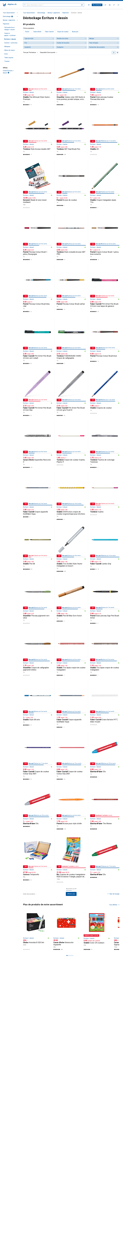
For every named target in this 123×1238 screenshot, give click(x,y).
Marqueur (7, 46)
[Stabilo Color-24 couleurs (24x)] (96, 931)
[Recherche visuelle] (82, 5)
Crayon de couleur (62, 32)
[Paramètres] (88, 4)
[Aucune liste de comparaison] (109, 4)
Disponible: (43, 52)
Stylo (6, 54)
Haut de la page (114, 894)
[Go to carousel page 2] (68, 955)
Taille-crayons (8, 57)
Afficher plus (71, 894)
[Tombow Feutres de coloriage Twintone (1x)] (105, 444)
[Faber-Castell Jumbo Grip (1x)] (105, 548)
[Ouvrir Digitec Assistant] (105, 4)
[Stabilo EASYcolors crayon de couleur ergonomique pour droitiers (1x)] (71, 496)
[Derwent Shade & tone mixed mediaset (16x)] (37, 184)
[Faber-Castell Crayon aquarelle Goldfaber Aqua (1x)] (71, 704)
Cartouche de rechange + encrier (9, 28)
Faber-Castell (49, 32)
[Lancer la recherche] (25, 5)
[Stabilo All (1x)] (105, 133)
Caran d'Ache (37, 32)
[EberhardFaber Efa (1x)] (105, 756)
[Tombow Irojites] (105, 496)
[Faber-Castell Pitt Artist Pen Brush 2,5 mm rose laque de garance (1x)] (105, 288)
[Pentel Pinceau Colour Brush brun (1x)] (105, 340)
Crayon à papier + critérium (10, 34)
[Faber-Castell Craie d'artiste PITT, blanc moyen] (105, 704)
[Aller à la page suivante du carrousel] (116, 931)
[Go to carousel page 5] (72, 955)
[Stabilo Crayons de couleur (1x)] (105, 392)
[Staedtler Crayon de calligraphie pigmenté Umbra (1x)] (37, 652)
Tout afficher (113, 905)
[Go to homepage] (9, 5)
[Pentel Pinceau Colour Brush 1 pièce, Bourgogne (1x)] (37, 236)
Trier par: (26, 52)
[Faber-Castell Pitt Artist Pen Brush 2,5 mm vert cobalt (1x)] (37, 340)
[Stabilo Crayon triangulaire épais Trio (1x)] (105, 184)
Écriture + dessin (10, 39)
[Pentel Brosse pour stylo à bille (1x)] (71, 808)
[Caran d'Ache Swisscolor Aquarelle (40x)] (66, 931)
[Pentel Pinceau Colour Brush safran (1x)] (71, 288)
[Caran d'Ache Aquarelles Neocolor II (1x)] (37, 444)
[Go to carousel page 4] (71, 955)
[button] (51, 92)
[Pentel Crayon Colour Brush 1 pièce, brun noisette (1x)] (105, 236)
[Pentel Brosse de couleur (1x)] (71, 184)
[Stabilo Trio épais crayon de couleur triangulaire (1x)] (71, 652)
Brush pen (75, 32)
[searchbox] (102, 47)
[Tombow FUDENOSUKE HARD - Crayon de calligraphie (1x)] (71, 340)
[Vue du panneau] (114, 52)
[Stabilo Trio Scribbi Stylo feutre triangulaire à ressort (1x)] (71, 548)
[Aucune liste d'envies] (114, 4)
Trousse (6, 61)
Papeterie (6, 24)
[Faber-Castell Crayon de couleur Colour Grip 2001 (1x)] (37, 756)
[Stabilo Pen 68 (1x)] (37, 548)
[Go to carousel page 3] (69, 955)
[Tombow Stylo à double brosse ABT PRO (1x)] (71, 236)
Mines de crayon (9, 50)
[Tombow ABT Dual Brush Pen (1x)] (71, 133)
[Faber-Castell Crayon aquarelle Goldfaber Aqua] (37, 496)
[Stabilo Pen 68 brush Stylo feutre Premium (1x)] (37, 82)
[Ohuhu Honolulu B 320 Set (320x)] (36, 931)
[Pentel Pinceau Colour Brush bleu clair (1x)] (37, 288)
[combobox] (33, 52)
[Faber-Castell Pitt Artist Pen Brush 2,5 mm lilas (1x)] (37, 392)
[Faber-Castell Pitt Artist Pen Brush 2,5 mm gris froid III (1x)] (71, 392)
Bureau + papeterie (9, 20)
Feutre (27, 32)
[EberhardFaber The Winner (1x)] (105, 808)
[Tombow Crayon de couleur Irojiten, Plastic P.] (71, 444)
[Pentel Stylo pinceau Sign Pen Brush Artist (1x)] (105, 600)
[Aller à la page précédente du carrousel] (24, 931)
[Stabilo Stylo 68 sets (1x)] (37, 704)
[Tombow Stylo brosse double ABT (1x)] (37, 133)
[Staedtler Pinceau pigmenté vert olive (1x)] (37, 600)
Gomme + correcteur (10, 43)
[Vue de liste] (117, 52)
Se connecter (97, 5)
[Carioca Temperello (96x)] (37, 859)
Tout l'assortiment (9, 13)
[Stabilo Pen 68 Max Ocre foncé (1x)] (71, 600)
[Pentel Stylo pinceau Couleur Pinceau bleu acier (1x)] (105, 82)
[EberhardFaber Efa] (37, 808)
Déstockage (7, 16)
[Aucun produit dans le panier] (118, 4)
